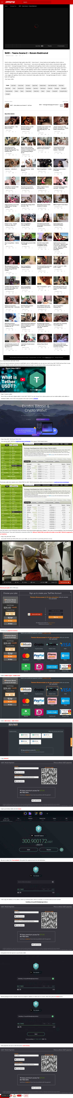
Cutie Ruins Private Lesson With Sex (27, 344)
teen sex (50, 88)
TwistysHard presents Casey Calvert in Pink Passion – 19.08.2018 (59, 149)
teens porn (36, 91)
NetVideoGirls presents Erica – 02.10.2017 (27, 306)
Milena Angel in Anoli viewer (60, 204)
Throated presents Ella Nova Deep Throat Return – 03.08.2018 (44, 225)
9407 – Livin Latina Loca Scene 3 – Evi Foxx (21, 105)
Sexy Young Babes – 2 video (44, 169)
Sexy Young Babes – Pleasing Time (58, 306)
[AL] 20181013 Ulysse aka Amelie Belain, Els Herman (43, 306)
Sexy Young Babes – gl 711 (43, 286)
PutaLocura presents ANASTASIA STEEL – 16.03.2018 (12, 306)
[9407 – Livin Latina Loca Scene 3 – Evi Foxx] (7, 105)
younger (7, 94)
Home (6, 6)
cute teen (13, 85)
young (48, 91)
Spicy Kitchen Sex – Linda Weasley (27, 169)
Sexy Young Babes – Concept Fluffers (26, 224)
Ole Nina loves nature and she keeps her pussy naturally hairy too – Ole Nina (44, 129)
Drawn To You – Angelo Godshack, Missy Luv (11, 224)
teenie (16, 91)
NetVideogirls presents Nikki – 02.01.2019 (28, 243)
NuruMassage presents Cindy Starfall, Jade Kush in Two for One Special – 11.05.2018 (44, 325)
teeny (42, 91)
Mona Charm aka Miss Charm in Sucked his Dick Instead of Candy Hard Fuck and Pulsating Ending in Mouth (28, 150)
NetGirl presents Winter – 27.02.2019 (60, 169)
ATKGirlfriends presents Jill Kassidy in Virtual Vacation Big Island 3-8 (12, 345)
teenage (57, 88)
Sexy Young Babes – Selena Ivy (12, 243)
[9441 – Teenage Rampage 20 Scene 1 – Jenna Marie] (66, 105)
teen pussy (42, 88)
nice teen (61, 85)
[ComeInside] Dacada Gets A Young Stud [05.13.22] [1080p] (44, 267)
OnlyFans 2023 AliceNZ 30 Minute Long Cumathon (43, 148)
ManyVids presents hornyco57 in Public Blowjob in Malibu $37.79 (12, 325)
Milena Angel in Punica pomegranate (43, 187)
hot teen (28, 85)
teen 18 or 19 (20, 88)
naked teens (43, 85)
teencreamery (9, 91)
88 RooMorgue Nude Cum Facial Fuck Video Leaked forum (60, 288)
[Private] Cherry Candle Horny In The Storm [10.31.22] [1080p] (27, 128)
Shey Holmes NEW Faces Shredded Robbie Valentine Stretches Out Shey (60, 345)
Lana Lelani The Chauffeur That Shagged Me (60, 324)
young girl (55, 91)
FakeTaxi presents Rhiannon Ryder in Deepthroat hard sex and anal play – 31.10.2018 (28, 325)
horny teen (20, 85)
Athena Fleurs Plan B (42, 344)
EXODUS (36, 398)
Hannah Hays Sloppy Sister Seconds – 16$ (28, 205)
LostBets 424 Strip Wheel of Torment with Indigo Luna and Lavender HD (12, 288)
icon (12, 120)
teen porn (36, 88)
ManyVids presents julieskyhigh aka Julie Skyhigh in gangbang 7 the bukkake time (12, 149)
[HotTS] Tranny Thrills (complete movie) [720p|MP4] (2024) (43, 244)
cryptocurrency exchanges (23, 441)
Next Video (65, 101)
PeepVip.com (48, 357)
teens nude (28, 91)
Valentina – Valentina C (11, 169)
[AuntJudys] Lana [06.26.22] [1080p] (58, 224)
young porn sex (63, 91)
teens (22, 91)
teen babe (28, 88)
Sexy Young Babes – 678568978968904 (26, 266)
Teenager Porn (13, 6)
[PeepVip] (10, 2)
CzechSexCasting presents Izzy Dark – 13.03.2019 (60, 187)
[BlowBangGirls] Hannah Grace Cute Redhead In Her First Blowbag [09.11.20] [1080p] (12, 268)
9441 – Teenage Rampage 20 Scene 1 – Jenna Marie (51, 105)
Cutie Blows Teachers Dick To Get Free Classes (11, 187)
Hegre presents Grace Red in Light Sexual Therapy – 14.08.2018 (12, 206)
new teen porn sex (52, 85)
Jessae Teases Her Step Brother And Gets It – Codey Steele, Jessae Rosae (60, 128)
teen (14, 88)
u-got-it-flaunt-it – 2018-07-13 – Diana (60, 266)
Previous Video (8, 101)
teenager (63, 88)
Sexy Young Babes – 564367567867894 (26, 287)
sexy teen (8, 88)
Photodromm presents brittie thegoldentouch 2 (27, 187)
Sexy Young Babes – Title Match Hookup (11, 127)
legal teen (35, 85)
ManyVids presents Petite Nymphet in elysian (43, 205)
